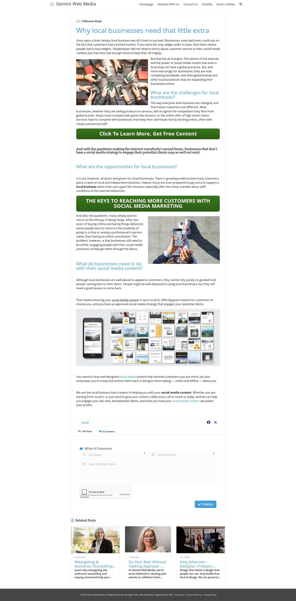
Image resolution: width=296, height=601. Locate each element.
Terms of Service (194, 594)
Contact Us (179, 594)
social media (127, 377)
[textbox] (76, 4)
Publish (207, 504)
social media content (185, 401)
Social (85, 422)
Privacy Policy (210, 594)
